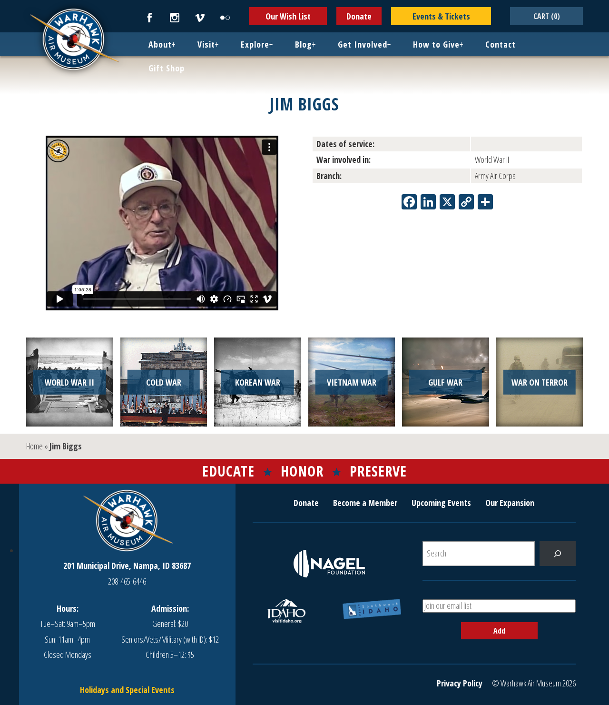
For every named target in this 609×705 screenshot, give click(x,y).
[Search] (558, 553)
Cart (546, 16)
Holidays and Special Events (127, 689)
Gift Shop (166, 68)
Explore (255, 44)
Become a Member (365, 502)
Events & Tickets (441, 16)
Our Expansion (509, 502)
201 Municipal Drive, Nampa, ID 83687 (127, 565)
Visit (206, 44)
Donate (359, 16)
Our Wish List (288, 16)
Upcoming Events (441, 502)
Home (34, 446)
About (160, 44)
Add (499, 631)
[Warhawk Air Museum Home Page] (73, 69)
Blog (303, 44)
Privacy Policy (459, 683)
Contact (500, 44)
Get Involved (362, 44)
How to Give (436, 44)
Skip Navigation (12, 2)
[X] (447, 202)
